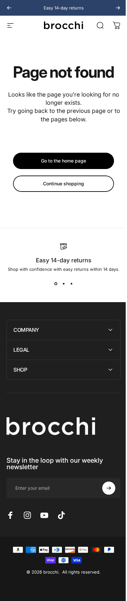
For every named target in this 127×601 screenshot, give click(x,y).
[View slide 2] (63, 283)
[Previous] (9, 8)
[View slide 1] (56, 283)
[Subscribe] (103, 488)
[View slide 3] (71, 283)
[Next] (118, 8)
